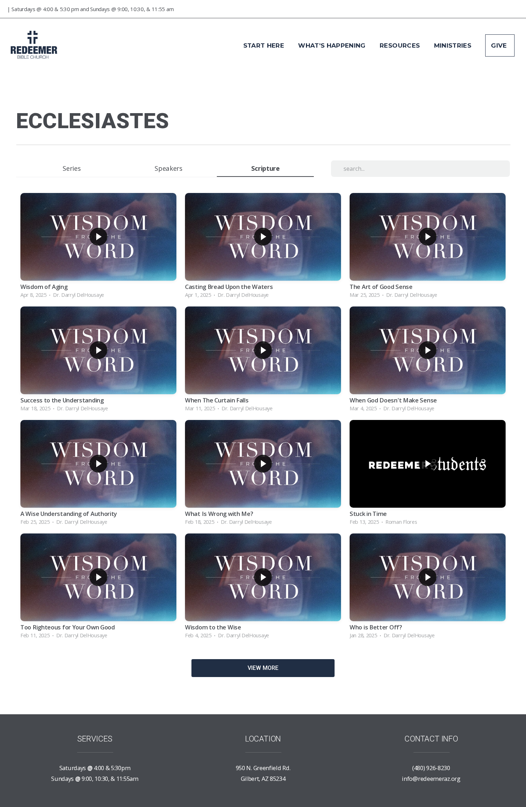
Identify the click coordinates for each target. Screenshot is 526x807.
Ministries (453, 45)
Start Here (264, 45)
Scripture (265, 168)
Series (72, 168)
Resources (401, 45)
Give (500, 45)
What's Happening (332, 45)
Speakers (168, 168)
